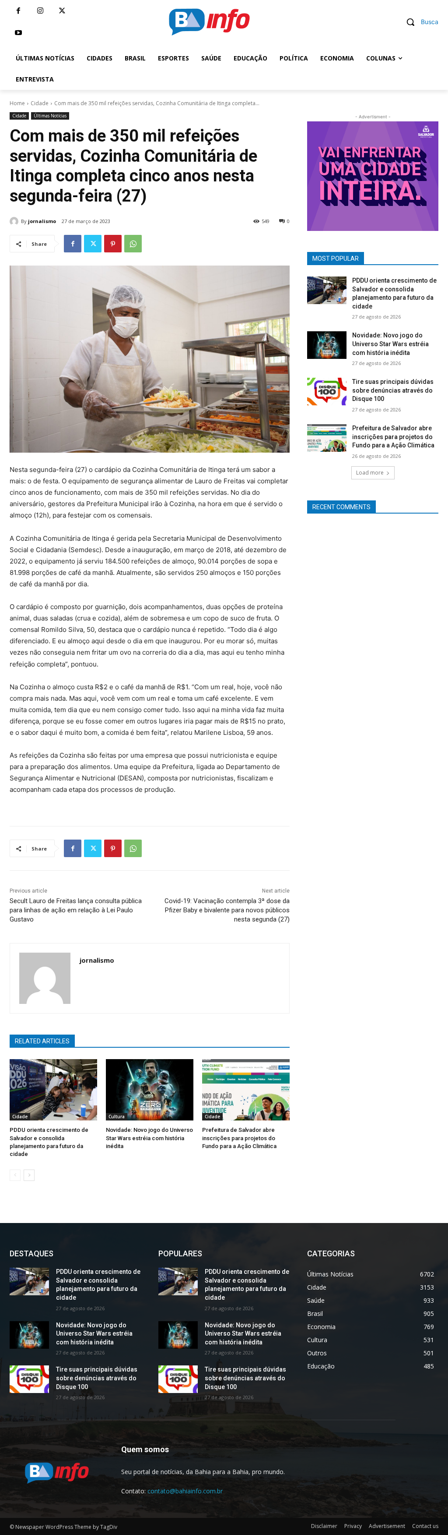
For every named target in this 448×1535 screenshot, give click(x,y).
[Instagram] (40, 11)
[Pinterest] (113, 243)
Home (17, 103)
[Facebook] (18, 11)
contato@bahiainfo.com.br (185, 1491)
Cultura (116, 1116)
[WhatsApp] (133, 243)
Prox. (291, 174)
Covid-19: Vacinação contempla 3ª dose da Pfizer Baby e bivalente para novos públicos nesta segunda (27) (227, 910)
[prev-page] (15, 1175)
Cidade (40, 103)
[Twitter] (62, 11)
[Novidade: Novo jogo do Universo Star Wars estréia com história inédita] (149, 1089)
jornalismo (42, 221)
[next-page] (29, 1175)
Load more (370, 472)
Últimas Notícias (50, 116)
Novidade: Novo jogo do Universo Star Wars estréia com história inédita (149, 1138)
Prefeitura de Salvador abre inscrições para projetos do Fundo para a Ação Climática (239, 1138)
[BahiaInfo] (209, 22)
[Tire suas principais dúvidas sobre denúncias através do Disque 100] (326, 391)
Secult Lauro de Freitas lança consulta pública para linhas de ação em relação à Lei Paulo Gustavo (76, 910)
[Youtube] (18, 33)
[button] (419, 21)
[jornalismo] (15, 221)
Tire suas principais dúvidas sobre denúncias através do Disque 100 (393, 390)
